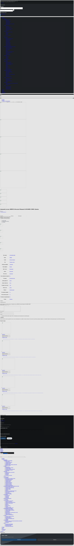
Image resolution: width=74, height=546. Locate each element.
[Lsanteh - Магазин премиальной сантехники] (2, 5)
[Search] (13, 10)
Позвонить (19, 539)
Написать (54, 539)
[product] (38, 400)
